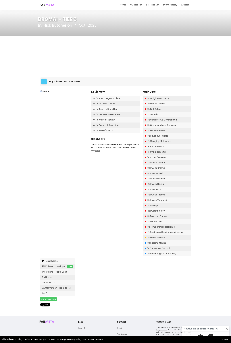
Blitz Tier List (152, 4)
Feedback (122, 334)
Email (119, 328)
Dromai (48, 19)
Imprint (81, 328)
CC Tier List (136, 4)
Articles (185, 4)
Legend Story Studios (174, 332)
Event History (170, 4)
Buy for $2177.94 (48, 299)
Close (225, 339)
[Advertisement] (115, 56)
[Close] (227, 328)
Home (123, 4)
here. (97, 150)
